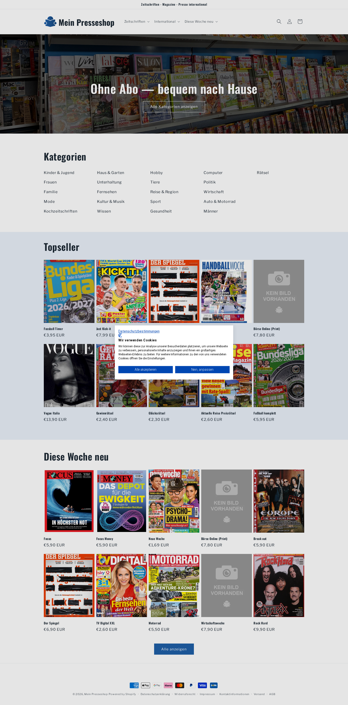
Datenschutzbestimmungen (139, 331)
